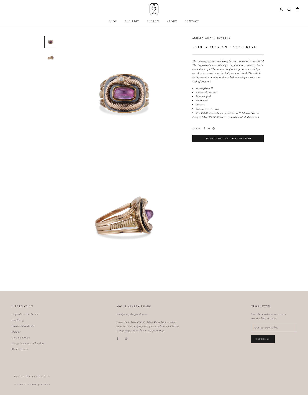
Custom (153, 21)
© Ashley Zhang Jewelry (32, 384)
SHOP (113, 21)
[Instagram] (126, 338)
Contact (192, 21)
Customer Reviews (21, 337)
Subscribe (263, 339)
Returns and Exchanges (23, 326)
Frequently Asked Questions (25, 314)
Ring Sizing (18, 320)
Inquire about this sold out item (228, 138)
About (172, 21)
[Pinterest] (213, 128)
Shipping (16, 331)
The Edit (132, 21)
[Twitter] (209, 128)
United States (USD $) (30, 376)
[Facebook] (204, 128)
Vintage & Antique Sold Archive (28, 343)
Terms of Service (20, 349)
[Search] (289, 9)
